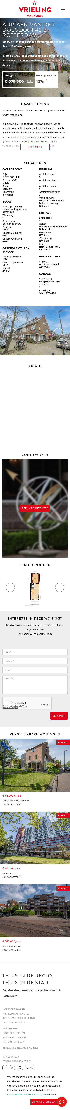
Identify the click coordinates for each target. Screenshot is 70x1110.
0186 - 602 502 (16, 1022)
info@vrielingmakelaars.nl (20, 1047)
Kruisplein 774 (9, 874)
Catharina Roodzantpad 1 (15, 801)
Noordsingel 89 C (11, 946)
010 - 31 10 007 (16, 1041)
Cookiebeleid (14, 1094)
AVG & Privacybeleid (37, 1094)
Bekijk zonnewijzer (35, 508)
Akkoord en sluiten (46, 1101)
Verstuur (59, 715)
